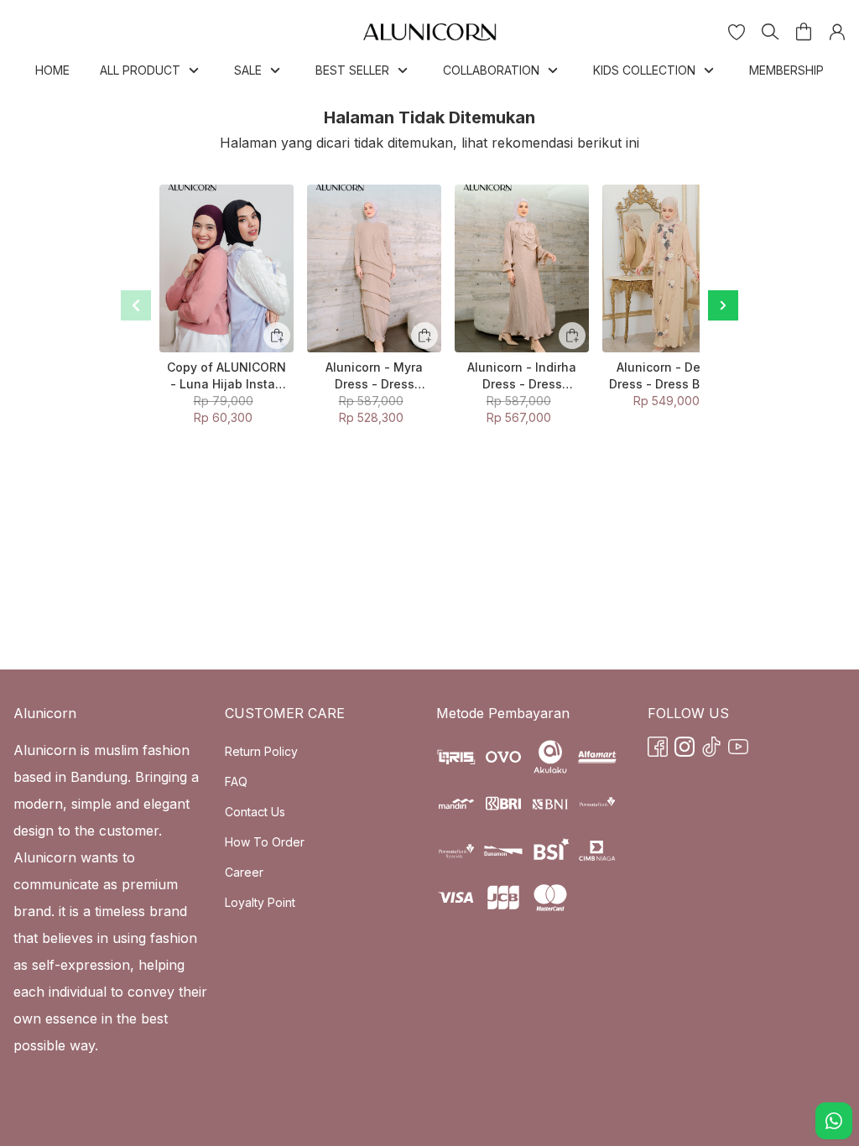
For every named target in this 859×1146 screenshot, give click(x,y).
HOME (52, 70)
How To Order (265, 842)
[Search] (770, 32)
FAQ (236, 781)
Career (244, 872)
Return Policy (261, 751)
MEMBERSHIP (786, 70)
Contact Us (255, 812)
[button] (736, 32)
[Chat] (833, 1120)
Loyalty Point (260, 902)
